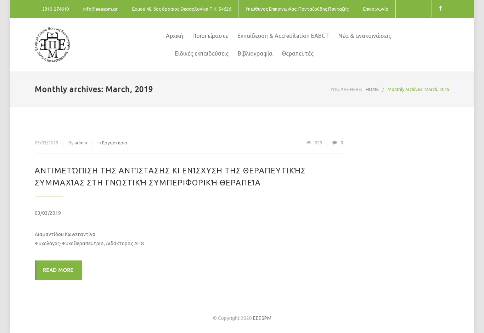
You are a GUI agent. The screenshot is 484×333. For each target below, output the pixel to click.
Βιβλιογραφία (255, 53)
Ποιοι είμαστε (210, 36)
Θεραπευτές (298, 53)
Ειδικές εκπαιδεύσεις (202, 53)
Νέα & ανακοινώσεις (364, 36)
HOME (372, 89)
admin (80, 142)
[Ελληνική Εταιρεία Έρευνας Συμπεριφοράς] (100, 44)
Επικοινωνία (375, 8)
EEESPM (262, 318)
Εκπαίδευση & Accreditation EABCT (283, 36)
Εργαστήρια (114, 142)
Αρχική (174, 36)
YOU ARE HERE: (346, 89)
